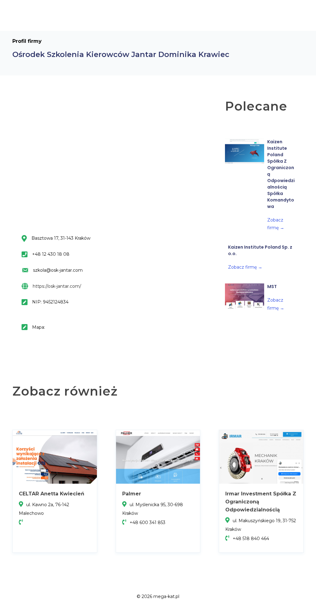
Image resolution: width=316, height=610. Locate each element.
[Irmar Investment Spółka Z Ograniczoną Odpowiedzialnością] (261, 456)
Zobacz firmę (245, 267)
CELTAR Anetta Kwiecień (51, 494)
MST (272, 286)
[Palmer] (158, 456)
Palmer (131, 494)
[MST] (244, 296)
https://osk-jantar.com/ (57, 286)
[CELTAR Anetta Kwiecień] (55, 456)
